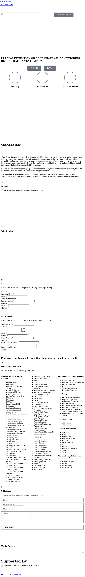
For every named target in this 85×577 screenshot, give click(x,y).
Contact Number (7, 301)
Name (4, 292)
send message (8, 527)
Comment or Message (9, 347)
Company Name (7, 294)
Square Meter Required (10, 342)
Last (23, 331)
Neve (2, 574)
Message (5, 306)
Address (4, 303)
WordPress (17, 574)
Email (4, 296)
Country (4, 340)
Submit (4, 308)
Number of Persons (8, 299)
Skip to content (5, 1)
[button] (42, 536)
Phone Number (7, 338)
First (23, 329)
